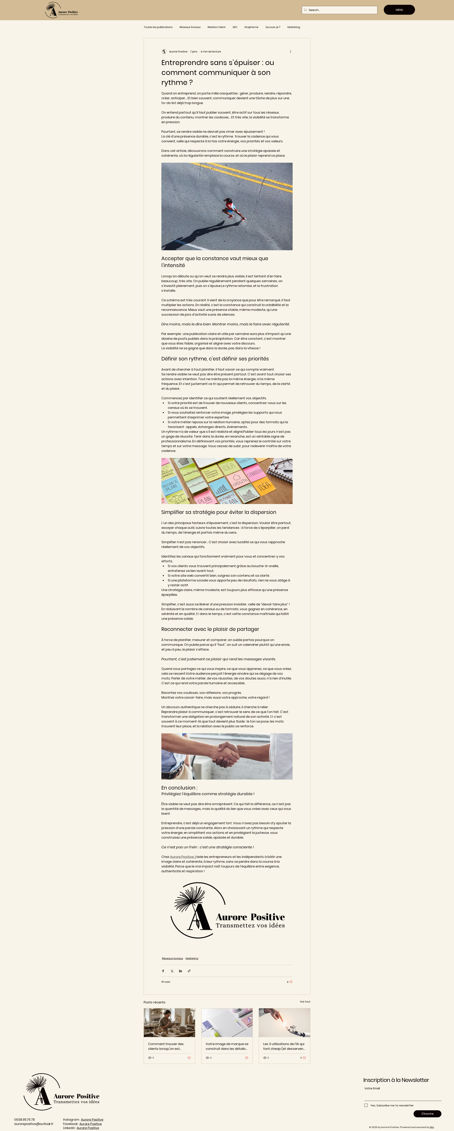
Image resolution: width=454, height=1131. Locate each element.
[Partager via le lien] (189, 971)
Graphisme (251, 27)
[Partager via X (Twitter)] (171, 971)
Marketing (293, 27)
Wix (432, 1127)
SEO (235, 27)
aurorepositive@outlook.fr (34, 1124)
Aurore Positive (92, 1120)
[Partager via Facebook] (163, 971)
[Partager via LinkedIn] (180, 971)
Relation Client (217, 27)
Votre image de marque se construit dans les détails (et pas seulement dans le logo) (227, 1046)
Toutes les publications (158, 27)
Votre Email (372, 1088)
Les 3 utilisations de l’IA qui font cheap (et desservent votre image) (284, 1046)
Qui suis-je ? (272, 27)
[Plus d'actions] (290, 51)
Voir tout (305, 1001)
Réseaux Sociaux (190, 27)
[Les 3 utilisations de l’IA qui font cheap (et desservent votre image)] (284, 1022)
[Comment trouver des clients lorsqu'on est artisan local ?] (169, 1022)
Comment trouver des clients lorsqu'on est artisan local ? (166, 1046)
